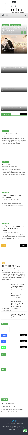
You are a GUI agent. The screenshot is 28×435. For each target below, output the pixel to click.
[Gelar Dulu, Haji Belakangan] (6, 293)
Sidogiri (7, 423)
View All (23, 114)
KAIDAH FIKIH (6, 25)
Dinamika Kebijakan (9, 134)
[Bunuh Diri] (13, 148)
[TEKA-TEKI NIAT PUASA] (14, 249)
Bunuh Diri (6, 164)
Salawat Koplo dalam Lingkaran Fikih (18, 315)
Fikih (4, 263)
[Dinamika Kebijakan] (13, 118)
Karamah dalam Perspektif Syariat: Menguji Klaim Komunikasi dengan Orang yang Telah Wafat (13, 305)
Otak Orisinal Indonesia (8, 88)
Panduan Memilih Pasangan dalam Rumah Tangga (14, 49)
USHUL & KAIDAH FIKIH (15, 25)
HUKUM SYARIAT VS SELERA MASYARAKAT (12, 196)
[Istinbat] (3, 15)
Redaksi (14, 32)
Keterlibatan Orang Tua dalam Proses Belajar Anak (17, 286)
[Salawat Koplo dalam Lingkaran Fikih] (6, 314)
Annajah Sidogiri (20, 423)
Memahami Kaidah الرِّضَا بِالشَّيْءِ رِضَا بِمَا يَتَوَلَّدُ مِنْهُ (14, 29)
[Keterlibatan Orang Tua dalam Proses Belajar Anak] (6, 284)
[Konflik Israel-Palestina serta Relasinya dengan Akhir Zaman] (13, 210)
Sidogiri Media (13, 423)
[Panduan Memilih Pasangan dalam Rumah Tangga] (14, 36)
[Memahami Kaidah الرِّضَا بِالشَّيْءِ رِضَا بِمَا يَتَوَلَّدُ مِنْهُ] (14, 21)
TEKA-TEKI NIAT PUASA (11, 266)
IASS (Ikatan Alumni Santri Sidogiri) (14, 425)
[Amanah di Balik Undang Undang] (14, 93)
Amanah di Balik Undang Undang (11, 107)
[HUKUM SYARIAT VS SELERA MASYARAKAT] (13, 179)
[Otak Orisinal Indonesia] (14, 74)
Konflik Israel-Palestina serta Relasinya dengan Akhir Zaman (13, 228)
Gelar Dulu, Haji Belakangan (16, 294)
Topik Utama (5, 131)
